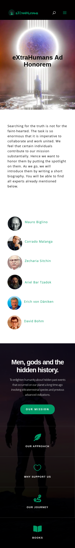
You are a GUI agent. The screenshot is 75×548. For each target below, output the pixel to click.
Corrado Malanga (39, 241)
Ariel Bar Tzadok (38, 282)
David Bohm (34, 321)
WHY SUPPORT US (37, 476)
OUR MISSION (37, 409)
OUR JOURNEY (37, 507)
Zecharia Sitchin (38, 261)
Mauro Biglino (36, 222)
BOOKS (37, 537)
